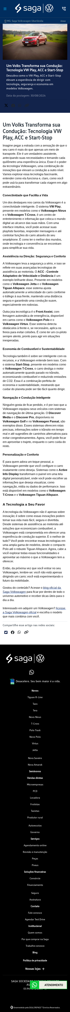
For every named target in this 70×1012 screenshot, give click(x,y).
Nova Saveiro (35, 757)
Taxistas (35, 810)
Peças (35, 858)
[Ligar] (63, 8)
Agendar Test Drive (35, 919)
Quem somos (35, 932)
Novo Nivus (35, 716)
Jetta (35, 749)
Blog (35, 952)
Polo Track (35, 730)
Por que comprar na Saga (35, 939)
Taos (35, 703)
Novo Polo (35, 736)
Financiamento (35, 884)
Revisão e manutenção (35, 851)
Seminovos (35, 771)
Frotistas (35, 804)
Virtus (35, 743)
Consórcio (35, 878)
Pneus (35, 865)
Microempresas (35, 784)
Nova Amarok (35, 764)
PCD (35, 791)
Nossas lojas (33, 968)
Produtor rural (35, 817)
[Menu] (5, 9)
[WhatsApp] (30, 672)
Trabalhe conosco (35, 945)
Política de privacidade (35, 960)
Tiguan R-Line (35, 697)
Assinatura (35, 899)
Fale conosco (35, 912)
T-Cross (35, 723)
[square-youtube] (39, 672)
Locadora (35, 797)
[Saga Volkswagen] (34, 8)
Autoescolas (35, 825)
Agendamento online (35, 845)
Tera (35, 710)
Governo (35, 832)
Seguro (35, 892)
